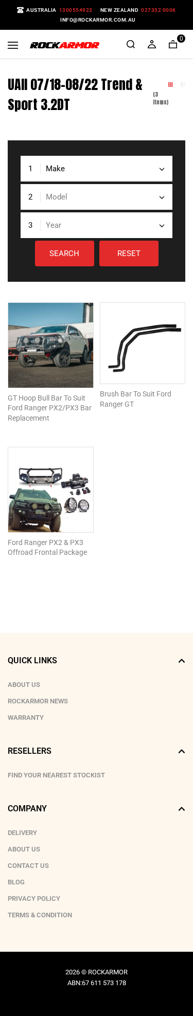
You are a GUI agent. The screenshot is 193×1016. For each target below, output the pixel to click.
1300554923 (76, 10)
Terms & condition (40, 915)
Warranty (26, 717)
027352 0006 (158, 10)
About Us (24, 684)
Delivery (22, 833)
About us (24, 849)
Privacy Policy (34, 898)
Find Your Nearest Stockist (56, 775)
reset (129, 253)
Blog (16, 882)
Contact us (28, 865)
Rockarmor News (38, 701)
